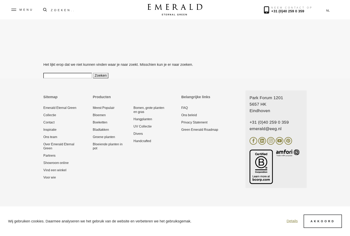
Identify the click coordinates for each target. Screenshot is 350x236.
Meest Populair (103, 107)
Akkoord (323, 221)
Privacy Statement (194, 122)
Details (292, 221)
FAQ (184, 107)
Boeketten (100, 122)
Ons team (50, 137)
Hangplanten (142, 119)
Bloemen (99, 115)
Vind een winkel (54, 170)
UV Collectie (142, 126)
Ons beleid (189, 115)
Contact (48, 122)
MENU (26, 9)
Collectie (49, 115)
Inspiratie (50, 129)
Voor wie (49, 177)
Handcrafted (142, 141)
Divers (138, 133)
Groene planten (104, 137)
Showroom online (56, 163)
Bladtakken (101, 129)
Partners (49, 155)
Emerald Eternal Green (59, 107)
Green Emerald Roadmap (199, 129)
